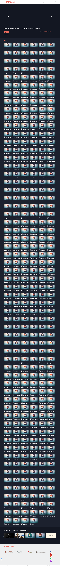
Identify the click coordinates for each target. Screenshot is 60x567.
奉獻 (36, 1)
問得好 (33, 1)
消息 (29, 1)
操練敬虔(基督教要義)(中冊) (22, 5)
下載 (23, 1)
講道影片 (8, 5)
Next (56, 536)
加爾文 (43, 31)
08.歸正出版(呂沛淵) (14, 5)
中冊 (27, 5)
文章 (26, 1)
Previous (3, 536)
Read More (6, 34)
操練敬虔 (49, 31)
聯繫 (38, 1)
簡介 (18, 1)
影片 (20, 1)
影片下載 (6, 32)
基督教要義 (46, 31)
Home (5, 5)
